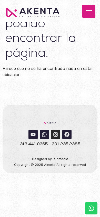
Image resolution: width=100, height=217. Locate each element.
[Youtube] (33, 134)
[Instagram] (55, 134)
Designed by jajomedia (50, 159)
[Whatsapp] (44, 134)
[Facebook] (67, 134)
